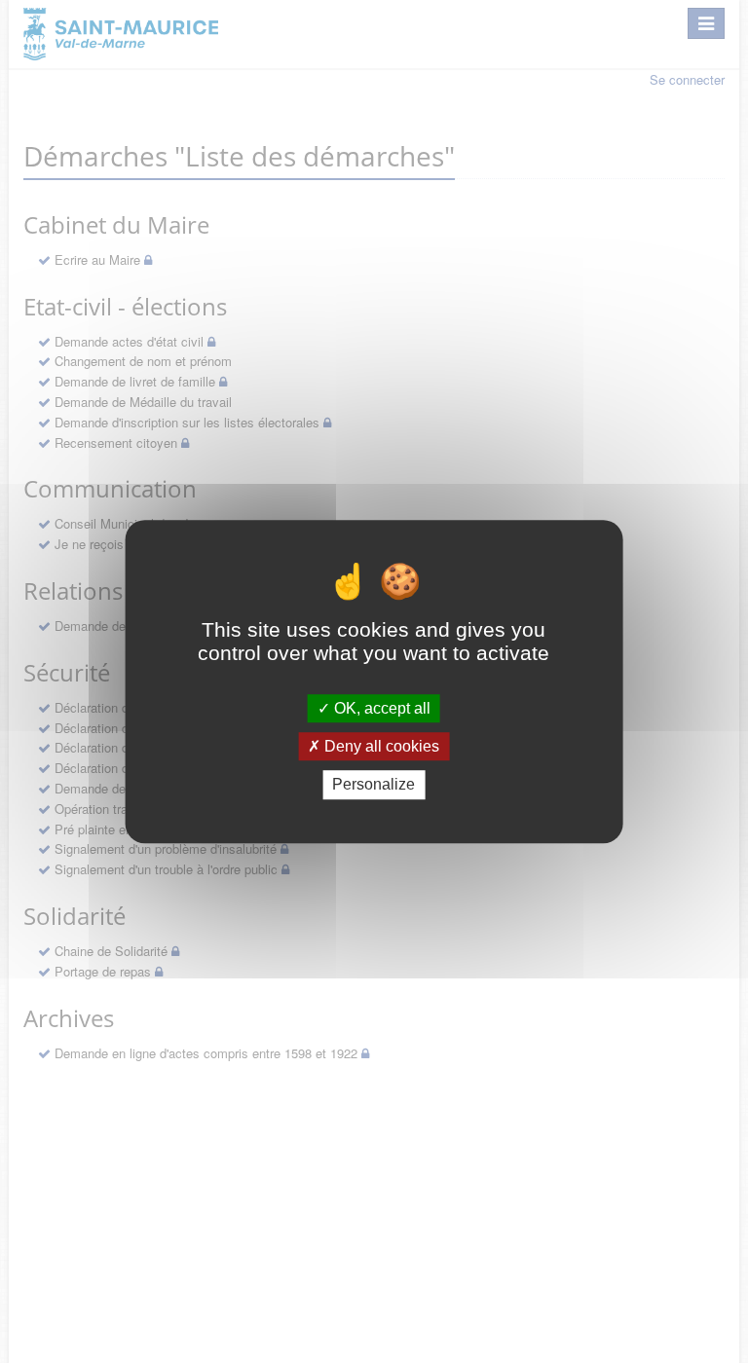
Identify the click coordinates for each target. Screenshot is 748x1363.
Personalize (373, 785)
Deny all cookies (379, 746)
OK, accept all (380, 708)
